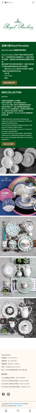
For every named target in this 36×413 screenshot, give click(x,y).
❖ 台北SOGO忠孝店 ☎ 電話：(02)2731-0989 (15, 381)
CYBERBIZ (19, 406)
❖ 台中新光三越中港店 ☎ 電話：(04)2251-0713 (15, 387)
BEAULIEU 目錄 (8, 144)
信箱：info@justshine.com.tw (10, 367)
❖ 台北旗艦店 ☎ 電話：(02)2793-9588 (13, 378)
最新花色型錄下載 (9, 83)
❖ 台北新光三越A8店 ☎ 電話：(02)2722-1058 (15, 384)
